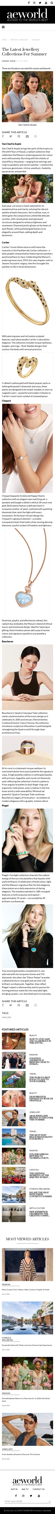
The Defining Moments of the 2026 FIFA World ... (39, 1175)
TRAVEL (32, 1074)
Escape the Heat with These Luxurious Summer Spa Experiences (27, 1345)
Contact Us (39, 1489)
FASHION (33, 1055)
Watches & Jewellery (19, 40)
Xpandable (47, 1510)
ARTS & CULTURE (37, 1208)
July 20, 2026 (6, 1405)
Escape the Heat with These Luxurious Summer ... (40, 1195)
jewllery (6, 1017)
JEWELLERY (35, 40)
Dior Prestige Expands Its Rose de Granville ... (41, 1099)
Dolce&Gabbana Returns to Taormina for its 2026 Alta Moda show (26, 1399)
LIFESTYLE (34, 1170)
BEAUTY (33, 1035)
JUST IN (14, 1489)
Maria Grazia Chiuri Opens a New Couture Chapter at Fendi (25, 1289)
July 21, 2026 (6, 1459)
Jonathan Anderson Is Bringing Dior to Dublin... (39, 1061)
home (4, 40)
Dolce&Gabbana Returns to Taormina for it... (39, 1156)
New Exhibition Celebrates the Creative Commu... (39, 1214)
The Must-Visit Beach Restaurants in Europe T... (40, 1137)
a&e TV (25, 1489)
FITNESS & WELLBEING (39, 1189)
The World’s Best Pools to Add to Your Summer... (39, 1079)
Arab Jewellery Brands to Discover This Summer (41, 1118)
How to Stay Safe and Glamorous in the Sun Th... (40, 1041)
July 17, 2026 (6, 1294)
